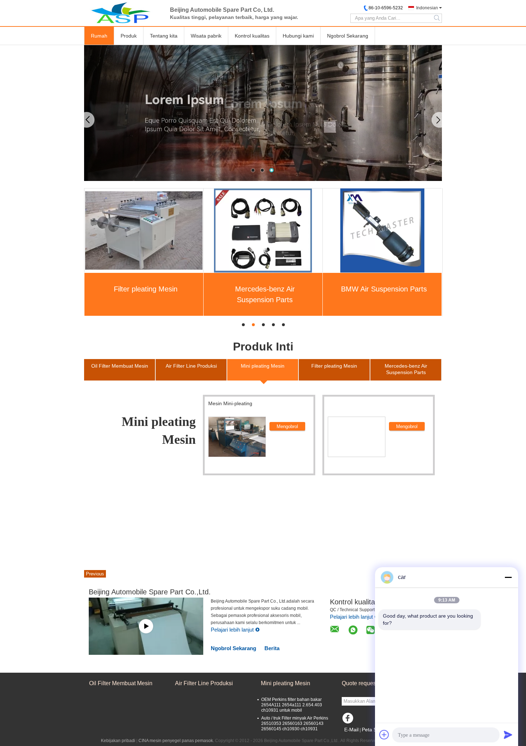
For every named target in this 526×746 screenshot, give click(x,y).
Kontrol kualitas (252, 36)
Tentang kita (163, 36)
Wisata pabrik (206, 36)
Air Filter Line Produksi (204, 683)
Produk (129, 36)
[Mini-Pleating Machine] (237, 437)
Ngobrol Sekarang (347, 36)
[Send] (508, 734)
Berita (271, 648)
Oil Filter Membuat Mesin (120, 683)
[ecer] (146, 626)
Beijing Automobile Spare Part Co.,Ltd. (150, 592)
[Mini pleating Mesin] (263, 113)
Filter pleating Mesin (145, 289)
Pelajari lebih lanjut (232, 630)
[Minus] (508, 577)
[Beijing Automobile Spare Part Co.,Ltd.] (123, 12)
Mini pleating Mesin (285, 683)
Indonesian (427, 7)
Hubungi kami (298, 36)
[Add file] (384, 734)
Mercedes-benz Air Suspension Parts (265, 294)
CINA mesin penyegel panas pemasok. (176, 740)
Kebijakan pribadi (118, 740)
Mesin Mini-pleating (230, 403)
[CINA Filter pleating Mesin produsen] (144, 230)
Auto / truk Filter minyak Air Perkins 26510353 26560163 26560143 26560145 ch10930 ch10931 (294, 723)
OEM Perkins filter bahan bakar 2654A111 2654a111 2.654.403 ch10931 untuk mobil (291, 705)
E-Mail (351, 729)
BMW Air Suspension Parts (384, 289)
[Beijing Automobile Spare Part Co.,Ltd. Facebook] (349, 720)
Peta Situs (373, 729)
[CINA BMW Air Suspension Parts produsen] (382, 230)
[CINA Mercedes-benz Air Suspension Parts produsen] (263, 230)
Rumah (99, 36)
